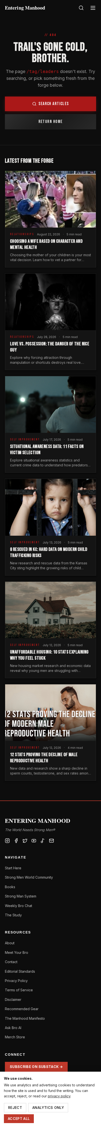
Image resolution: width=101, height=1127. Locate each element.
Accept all (19, 1118)
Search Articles (53, 103)
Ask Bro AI (13, 1028)
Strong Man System (20, 896)
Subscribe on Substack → (36, 1067)
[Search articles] (81, 7)
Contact (11, 962)
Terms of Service (19, 990)
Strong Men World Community (29, 877)
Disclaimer (13, 999)
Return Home (50, 121)
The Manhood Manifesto (25, 1018)
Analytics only (48, 1107)
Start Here (13, 868)
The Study (13, 915)
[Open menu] (93, 8)
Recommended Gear (21, 1009)
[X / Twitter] (25, 840)
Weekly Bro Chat (18, 906)
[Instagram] (7, 840)
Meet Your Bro (16, 952)
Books (10, 887)
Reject (15, 1107)
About (9, 943)
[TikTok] (42, 840)
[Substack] (51, 840)
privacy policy (59, 1096)
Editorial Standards (20, 971)
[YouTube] (33, 840)
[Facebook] (16, 840)
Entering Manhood (25, 7)
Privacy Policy (16, 981)
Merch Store (15, 1037)
